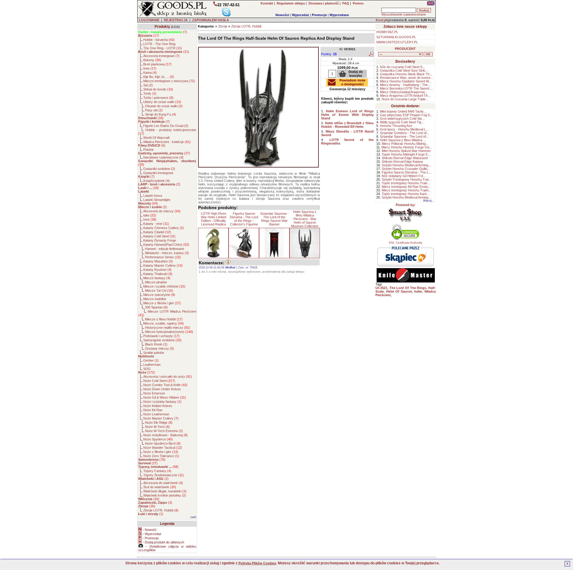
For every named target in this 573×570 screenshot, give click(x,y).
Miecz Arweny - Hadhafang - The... (405, 85)
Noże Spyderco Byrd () (163, 443)
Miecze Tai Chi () (159, 290)
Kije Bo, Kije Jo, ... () (158, 77)
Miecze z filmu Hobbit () (164, 319)
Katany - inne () (156, 223)
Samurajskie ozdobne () (162, 340)
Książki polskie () (156, 180)
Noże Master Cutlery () (160, 418)
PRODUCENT (405, 48)
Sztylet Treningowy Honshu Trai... (406, 179)
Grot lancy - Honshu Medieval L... (404, 129)
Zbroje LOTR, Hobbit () (160, 510)
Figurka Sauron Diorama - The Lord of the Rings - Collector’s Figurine (244, 219)
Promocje (319, 15)
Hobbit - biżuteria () (159, 40)
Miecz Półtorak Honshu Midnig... (405, 143)
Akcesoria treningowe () (161, 56)
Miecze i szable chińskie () (164, 286)
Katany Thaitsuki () (157, 274)
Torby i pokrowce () (158, 97)
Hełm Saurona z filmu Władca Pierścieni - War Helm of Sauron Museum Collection (304, 219)
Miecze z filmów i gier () (162, 303)
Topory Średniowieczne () (163, 475)
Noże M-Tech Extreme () (164, 431)
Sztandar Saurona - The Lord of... (404, 136)
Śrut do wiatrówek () (159, 487)
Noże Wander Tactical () (162, 447)
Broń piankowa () (157, 64)
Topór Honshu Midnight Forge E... (406, 154)
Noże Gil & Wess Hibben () (164, 397)
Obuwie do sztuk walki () (164, 106)
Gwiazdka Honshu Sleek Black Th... (406, 74)
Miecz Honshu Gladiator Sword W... (405, 81)
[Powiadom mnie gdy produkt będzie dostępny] (347, 84)
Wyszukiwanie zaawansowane (403, 14)
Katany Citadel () (157, 232)
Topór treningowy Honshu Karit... (405, 194)
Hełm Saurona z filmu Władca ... (403, 140)
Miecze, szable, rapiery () (163, 323)
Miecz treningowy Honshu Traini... (406, 190)
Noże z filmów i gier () (160, 452)
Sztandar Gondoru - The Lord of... (404, 133)
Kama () (150, 72)
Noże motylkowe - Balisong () (165, 435)
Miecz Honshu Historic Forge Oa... (406, 147)
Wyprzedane (339, 15)
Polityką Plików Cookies (257, 563)
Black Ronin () (156, 344)
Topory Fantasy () (157, 471)
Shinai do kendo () (158, 89)
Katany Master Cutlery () (163, 265)
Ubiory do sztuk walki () (162, 102)
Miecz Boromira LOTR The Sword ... (406, 88)
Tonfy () (149, 93)
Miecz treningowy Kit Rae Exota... (406, 186)
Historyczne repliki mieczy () (167, 327)
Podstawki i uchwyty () (161, 336)
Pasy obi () (154, 110)
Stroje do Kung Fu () (160, 114)
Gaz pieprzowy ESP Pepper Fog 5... (406, 115)
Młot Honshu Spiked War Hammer (406, 151)
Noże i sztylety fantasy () (162, 401)
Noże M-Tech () (157, 426)
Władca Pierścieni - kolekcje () (167, 142)
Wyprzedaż (300, 15)
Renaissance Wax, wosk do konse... (406, 77)
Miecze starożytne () (159, 294)
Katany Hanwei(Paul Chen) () (166, 244)
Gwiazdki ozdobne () (159, 168)
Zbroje (222, 26)
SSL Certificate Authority (405, 242)
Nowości (282, 15)
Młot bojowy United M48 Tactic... (403, 111)
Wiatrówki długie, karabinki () (165, 491)
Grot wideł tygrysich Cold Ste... (402, 118)
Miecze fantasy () (156, 278)
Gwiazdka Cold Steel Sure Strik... (404, 70)
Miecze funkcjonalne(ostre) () (169, 332)
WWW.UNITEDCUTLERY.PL (397, 42)
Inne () (149, 68)
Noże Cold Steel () (159, 380)
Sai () (148, 85)
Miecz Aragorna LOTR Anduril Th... (405, 95)
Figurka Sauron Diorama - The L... (406, 172)
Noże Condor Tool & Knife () (165, 385)
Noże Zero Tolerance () (161, 456)
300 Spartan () (156, 307)
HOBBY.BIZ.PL (387, 32)
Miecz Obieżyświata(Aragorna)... (404, 92)
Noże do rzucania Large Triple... (405, 99)
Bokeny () (152, 60)
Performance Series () (163, 257)
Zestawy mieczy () (159, 348)
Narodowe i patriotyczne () (163, 157)
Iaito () (149, 215)
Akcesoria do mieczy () (162, 211)
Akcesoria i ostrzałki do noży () (167, 376)
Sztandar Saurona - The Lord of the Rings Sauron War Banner (274, 219)
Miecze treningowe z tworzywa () (169, 81)
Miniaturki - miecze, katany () (167, 253)
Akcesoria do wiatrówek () (163, 483)
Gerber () (151, 360)
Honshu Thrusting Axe (396, 125)
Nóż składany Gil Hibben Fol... (404, 176)
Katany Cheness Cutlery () (163, 228)
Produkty (162, 26)
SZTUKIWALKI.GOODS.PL (396, 37)
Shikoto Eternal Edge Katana (402, 161)
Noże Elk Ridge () (158, 422)
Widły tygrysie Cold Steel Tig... (402, 122)
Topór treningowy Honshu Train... (406, 183)
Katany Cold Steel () (159, 236)
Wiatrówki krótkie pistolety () (164, 495)
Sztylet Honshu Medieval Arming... (406, 165)
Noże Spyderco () (158, 439)
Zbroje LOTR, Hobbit (246, 26)
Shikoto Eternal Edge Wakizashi (405, 158)
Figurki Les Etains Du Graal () (165, 125)
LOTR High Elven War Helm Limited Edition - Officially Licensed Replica (213, 219)
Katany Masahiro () (158, 261)
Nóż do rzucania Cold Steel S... (402, 67)
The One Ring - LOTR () (162, 48)
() (162, 32)
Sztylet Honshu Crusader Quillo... (406, 168)
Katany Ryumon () (157, 269)
